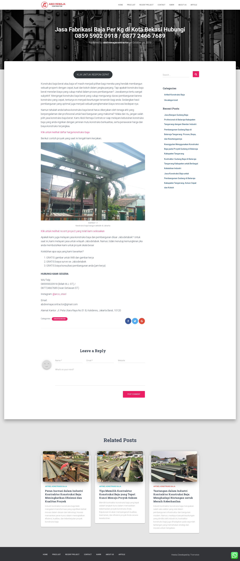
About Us (182, 5)
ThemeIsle (194, 555)
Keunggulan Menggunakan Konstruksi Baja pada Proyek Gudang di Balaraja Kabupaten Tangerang (181, 149)
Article (194, 5)
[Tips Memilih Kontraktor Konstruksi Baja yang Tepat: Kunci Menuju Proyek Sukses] (120, 466)
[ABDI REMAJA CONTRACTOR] (53, 4)
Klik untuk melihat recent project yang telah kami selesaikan (72, 231)
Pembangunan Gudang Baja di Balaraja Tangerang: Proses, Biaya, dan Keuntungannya (180, 134)
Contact (161, 5)
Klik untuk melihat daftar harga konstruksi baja (65, 132)
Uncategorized (60, 319)
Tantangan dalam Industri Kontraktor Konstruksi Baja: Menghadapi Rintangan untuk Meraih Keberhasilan (173, 496)
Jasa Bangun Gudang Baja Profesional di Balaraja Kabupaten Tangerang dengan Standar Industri (180, 119)
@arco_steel (59, 294)
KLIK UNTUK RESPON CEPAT (93, 74)
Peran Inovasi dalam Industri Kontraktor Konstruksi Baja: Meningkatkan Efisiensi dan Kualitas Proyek (64, 496)
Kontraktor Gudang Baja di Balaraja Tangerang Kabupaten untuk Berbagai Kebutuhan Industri (181, 163)
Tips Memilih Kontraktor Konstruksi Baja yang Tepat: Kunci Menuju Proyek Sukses (118, 494)
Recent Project (146, 5)
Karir (171, 5)
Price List (131, 5)
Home (120, 5)
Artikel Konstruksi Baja (174, 95)
